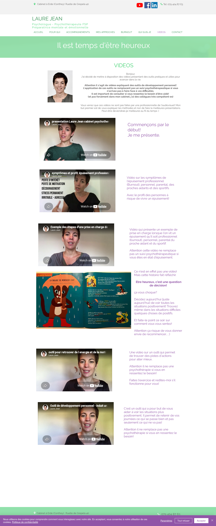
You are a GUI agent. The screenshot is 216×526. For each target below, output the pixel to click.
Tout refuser (183, 520)
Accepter (201, 520)
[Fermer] (212, 520)
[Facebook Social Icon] (147, 5)
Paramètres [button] (166, 520)
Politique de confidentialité (25, 522)
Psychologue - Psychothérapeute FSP (60, 24)
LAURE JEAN (47, 19)
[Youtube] (140, 5)
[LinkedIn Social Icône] (154, 5)
